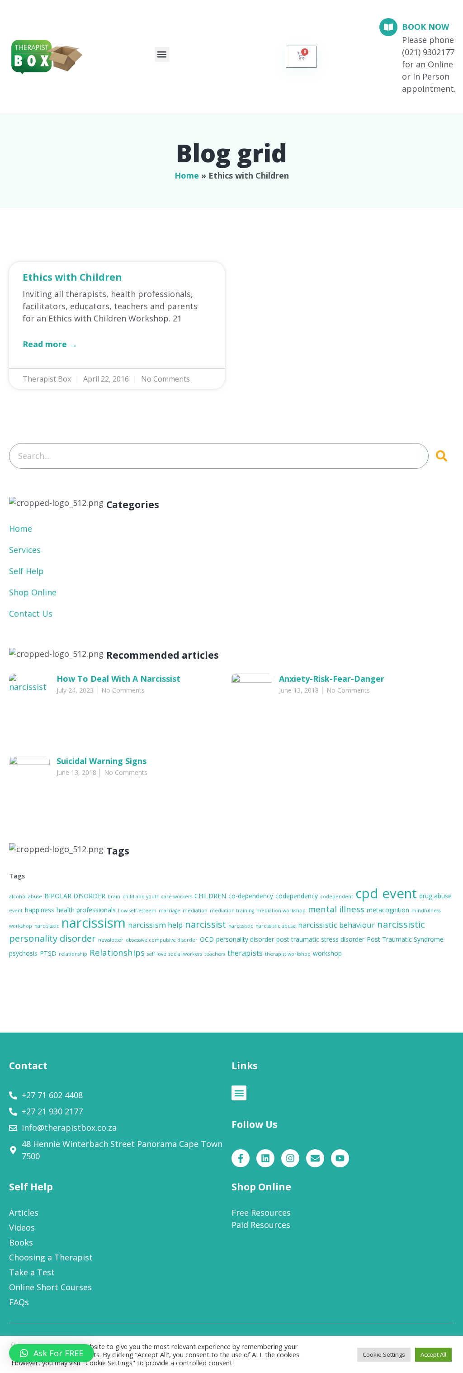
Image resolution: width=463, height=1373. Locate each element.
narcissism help (155, 925)
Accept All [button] (433, 1354)
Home (187, 175)
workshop (327, 953)
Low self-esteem (137, 910)
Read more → (50, 344)
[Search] (441, 456)
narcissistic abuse (275, 926)
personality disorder (245, 939)
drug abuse (435, 896)
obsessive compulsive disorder (162, 940)
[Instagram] (290, 1158)
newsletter (110, 940)
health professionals (86, 910)
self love (156, 954)
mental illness (336, 909)
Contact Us (30, 613)
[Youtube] (340, 1158)
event (16, 910)
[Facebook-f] (241, 1158)
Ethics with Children (72, 277)
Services (25, 549)
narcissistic (240, 926)
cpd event (386, 893)
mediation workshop (281, 910)
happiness (39, 910)
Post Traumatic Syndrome (405, 939)
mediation (195, 910)
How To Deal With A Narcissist (118, 678)
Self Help (26, 571)
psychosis (23, 953)
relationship (73, 954)
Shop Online (33, 592)
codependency (296, 896)
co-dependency (250, 896)
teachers (214, 954)
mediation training (232, 910)
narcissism (93, 923)
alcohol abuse (25, 896)
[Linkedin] (265, 1158)
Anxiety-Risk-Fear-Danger (331, 678)
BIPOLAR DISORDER (74, 896)
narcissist (205, 924)
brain (114, 896)
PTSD (48, 953)
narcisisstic (46, 926)
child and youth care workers (157, 896)
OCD (207, 939)
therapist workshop (288, 954)
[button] (162, 54)
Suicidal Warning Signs (101, 760)
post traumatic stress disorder (320, 939)
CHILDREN (210, 896)
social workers (185, 954)
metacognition (388, 910)
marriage (169, 910)
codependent (336, 896)
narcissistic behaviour (336, 925)
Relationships (117, 952)
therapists (245, 953)
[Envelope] (315, 1158)
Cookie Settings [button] (384, 1354)
